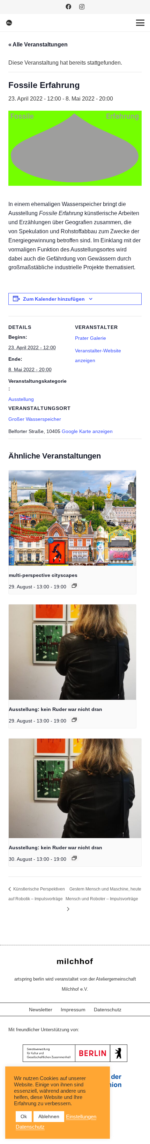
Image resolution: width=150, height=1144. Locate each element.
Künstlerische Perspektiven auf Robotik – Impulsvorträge (36, 894)
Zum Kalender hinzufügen (54, 299)
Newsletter (40, 1009)
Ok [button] (24, 1116)
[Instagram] (81, 7)
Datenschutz (107, 1009)
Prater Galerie (90, 338)
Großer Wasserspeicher (34, 419)
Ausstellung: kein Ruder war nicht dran (55, 709)
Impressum (73, 1009)
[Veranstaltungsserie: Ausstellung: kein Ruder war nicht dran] (74, 720)
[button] (140, 23)
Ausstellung (21, 399)
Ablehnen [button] (48, 1116)
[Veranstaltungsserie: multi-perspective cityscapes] (74, 586)
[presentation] (72, 518)
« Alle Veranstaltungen (38, 44)
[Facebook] (68, 6)
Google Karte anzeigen (87, 431)
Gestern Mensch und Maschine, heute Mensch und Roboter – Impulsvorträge (103, 894)
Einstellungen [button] (81, 1117)
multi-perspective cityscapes (43, 575)
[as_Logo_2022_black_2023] (9, 22)
